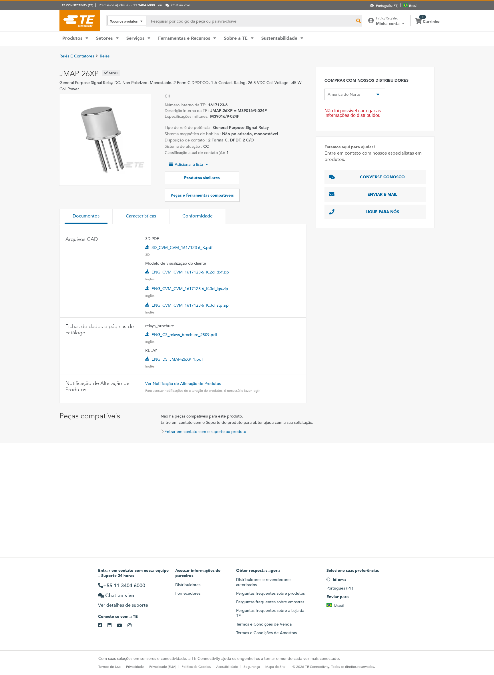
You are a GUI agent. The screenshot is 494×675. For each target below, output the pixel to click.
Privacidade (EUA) (162, 666)
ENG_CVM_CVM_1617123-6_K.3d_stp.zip (190, 305)
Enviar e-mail (382, 194)
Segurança (252, 666)
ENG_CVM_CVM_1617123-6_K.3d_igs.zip (190, 288)
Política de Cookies (196, 666)
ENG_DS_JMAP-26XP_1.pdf (177, 359)
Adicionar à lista (189, 164)
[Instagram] (132, 625)
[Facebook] (102, 625)
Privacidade (135, 666)
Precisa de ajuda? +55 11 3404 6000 (127, 5)
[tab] (86, 216)
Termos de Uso (109, 666)
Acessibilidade (227, 666)
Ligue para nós (382, 211)
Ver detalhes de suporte (123, 605)
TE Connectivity (79, 20)
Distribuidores (187, 584)
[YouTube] (122, 625)
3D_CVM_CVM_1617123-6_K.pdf (182, 247)
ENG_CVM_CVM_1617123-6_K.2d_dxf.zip (190, 272)
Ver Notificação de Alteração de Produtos (183, 383)
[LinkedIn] (112, 625)
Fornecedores (187, 593)
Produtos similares (202, 177)
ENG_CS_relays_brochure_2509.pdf (184, 334)
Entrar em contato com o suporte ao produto (205, 431)
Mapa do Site (275, 666)
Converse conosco (382, 176)
